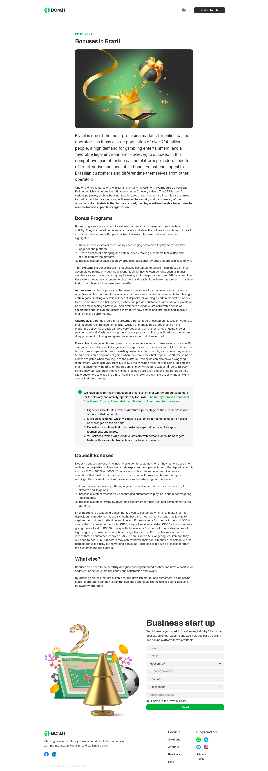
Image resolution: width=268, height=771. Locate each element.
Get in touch (209, 10)
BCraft (58, 10)
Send (185, 707)
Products (174, 732)
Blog (171, 761)
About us (174, 747)
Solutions (174, 739)
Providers (174, 754)
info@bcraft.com (207, 732)
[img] (47, 10)
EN (188, 10)
